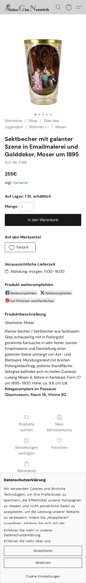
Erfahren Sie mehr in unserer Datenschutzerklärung (28, 532)
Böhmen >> (39, 126)
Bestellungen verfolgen (26, 450)
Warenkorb (26, 470)
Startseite (13, 120)
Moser (60, 126)
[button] (28, 7)
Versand (20, 182)
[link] (43, 574)
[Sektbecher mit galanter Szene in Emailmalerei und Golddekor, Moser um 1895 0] (43, 72)
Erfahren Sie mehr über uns (27, 541)
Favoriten (59, 447)
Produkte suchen (26, 427)
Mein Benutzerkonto (59, 427)
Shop (32, 120)
